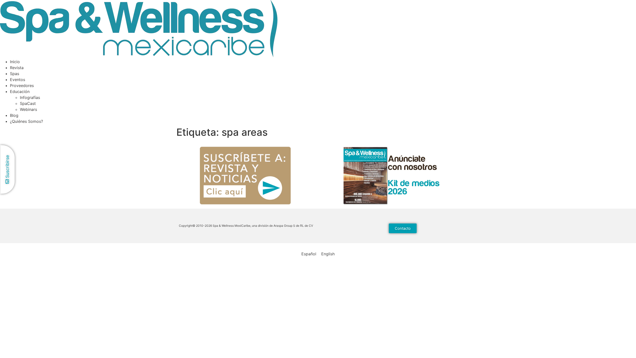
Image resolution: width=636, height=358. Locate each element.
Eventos (17, 79)
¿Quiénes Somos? (26, 121)
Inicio (15, 61)
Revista (17, 67)
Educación (20, 91)
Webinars (28, 109)
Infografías (30, 97)
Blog (14, 115)
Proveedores (22, 85)
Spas (14, 73)
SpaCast (28, 103)
